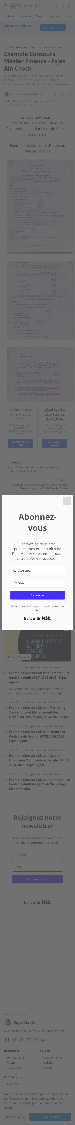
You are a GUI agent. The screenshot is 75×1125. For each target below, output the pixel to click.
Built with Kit (37, 618)
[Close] (67, 501)
